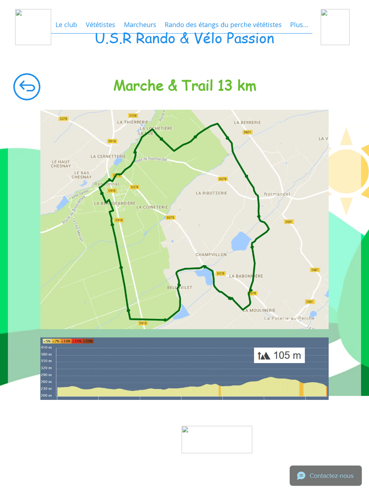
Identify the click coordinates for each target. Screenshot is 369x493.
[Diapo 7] (226, 459)
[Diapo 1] (210, 459)
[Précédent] (185, 440)
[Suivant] (251, 440)
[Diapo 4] (218, 459)
